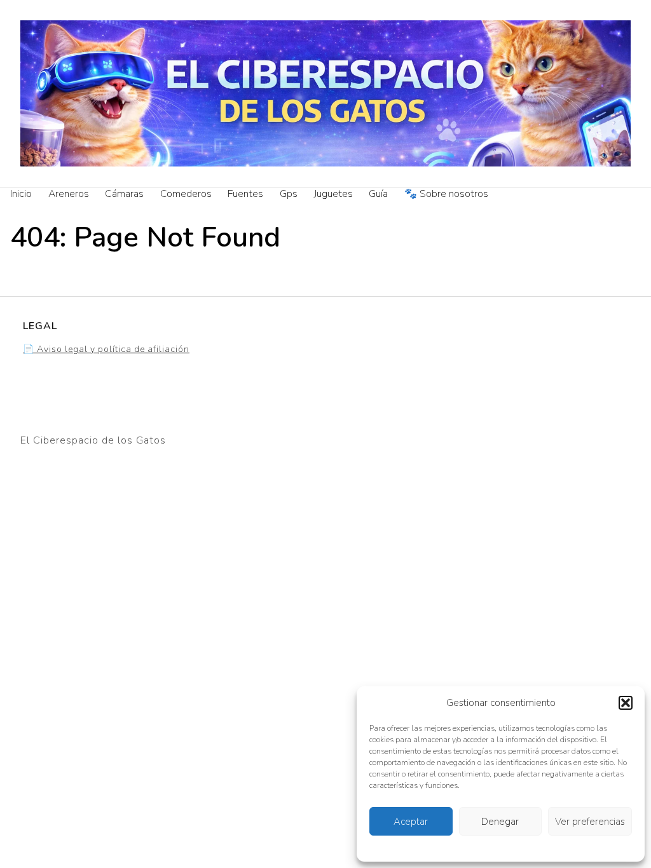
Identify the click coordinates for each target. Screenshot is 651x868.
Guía (378, 193)
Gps (289, 193)
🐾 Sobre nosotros (446, 193)
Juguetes (333, 193)
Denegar (500, 821)
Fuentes (245, 193)
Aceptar (411, 821)
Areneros (68, 193)
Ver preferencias (590, 821)
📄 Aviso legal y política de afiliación (106, 349)
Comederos (186, 193)
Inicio (21, 193)
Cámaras (124, 193)
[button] (625, 702)
